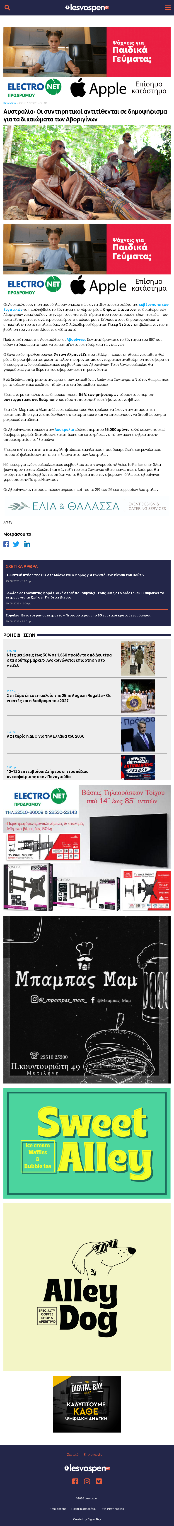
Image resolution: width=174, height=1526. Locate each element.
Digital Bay (94, 1519)
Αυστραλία (64, 429)
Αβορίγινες (76, 339)
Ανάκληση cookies (113, 1509)
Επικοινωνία (93, 1454)
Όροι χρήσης (58, 1509)
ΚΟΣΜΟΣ (10, 103)
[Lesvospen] (87, 9)
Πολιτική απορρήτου (84, 1509)
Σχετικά (73, 1454)
